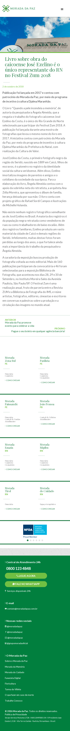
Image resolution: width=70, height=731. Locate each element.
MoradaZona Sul (10, 359)
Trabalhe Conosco (13, 700)
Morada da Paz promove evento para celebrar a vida (19, 324)
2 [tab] (30, 540)
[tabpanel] (35, 531)
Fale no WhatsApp (27, 583)
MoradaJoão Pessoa (47, 402)
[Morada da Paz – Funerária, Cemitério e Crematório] (22, 9)
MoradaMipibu (44, 446)
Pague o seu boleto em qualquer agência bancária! (38, 331)
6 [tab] (42, 540)
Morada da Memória (15, 666)
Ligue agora (26, 575)
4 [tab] (36, 540)
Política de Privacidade (16, 714)
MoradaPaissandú (11, 402)
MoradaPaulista (44, 359)
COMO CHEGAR (13, 380)
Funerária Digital (13, 678)
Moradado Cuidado (47, 489)
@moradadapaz (14, 626)
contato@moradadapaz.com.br (22, 608)
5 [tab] (39, 540)
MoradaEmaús (9, 446)
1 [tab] (27, 540)
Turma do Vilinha (13, 689)
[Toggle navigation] (62, 9)
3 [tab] (33, 540)
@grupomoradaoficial (17, 643)
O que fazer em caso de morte (19, 695)
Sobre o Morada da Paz (16, 661)
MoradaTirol (9, 489)
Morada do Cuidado (14, 672)
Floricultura (10, 683)
